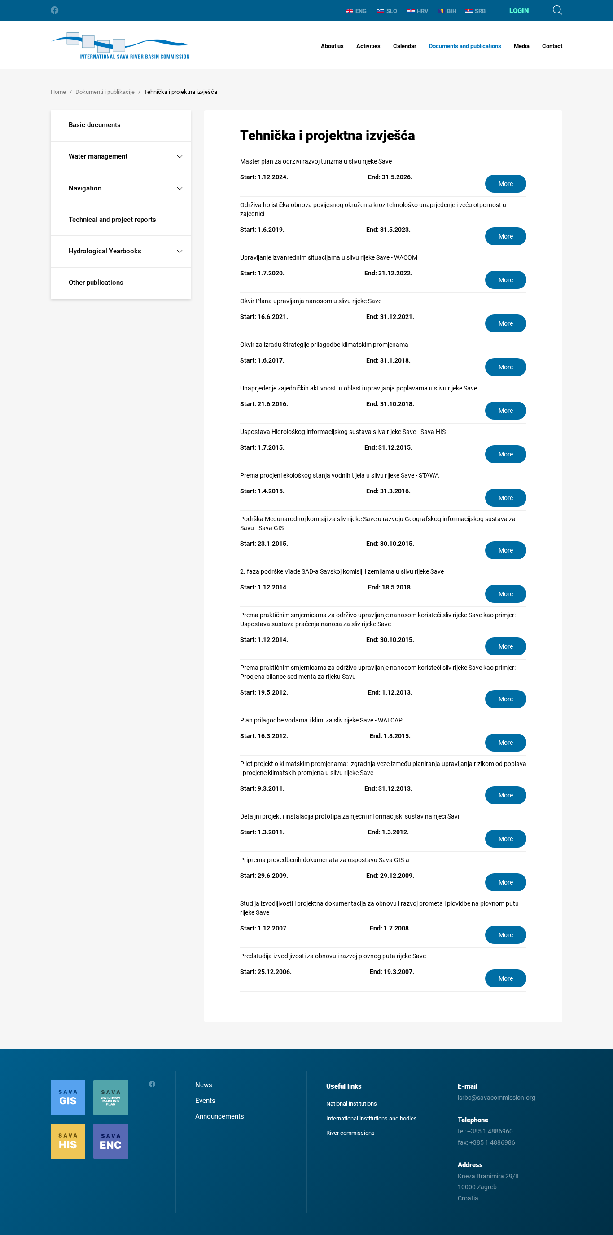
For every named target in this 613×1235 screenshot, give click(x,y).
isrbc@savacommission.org (496, 1097)
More (506, 183)
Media (522, 46)
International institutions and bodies (371, 1118)
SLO (391, 11)
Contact (552, 46)
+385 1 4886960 (490, 1131)
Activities (368, 46)
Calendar (404, 46)
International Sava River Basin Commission (120, 45)
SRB (480, 11)
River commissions (350, 1132)
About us (332, 46)
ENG (361, 11)
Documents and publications (465, 46)
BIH (451, 11)
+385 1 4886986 (492, 1142)
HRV (423, 11)
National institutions (351, 1103)
